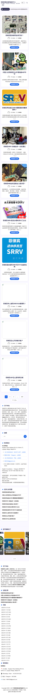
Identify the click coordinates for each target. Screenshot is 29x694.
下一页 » (14, 400)
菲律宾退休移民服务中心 (8, 2)
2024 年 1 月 (4, 658)
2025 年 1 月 (4, 630)
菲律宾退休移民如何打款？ (14, 35)
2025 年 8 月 (4, 619)
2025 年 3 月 (4, 626)
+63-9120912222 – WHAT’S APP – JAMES (15, 452)
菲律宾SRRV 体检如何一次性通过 (15, 146)
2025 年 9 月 (4, 616)
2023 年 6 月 (4, 660)
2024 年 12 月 (4, 633)
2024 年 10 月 (4, 637)
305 (22, 396)
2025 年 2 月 (4, 628)
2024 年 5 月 (4, 649)
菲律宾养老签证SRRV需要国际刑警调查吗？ (16, 9)
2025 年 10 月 (4, 614)
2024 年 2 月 (4, 656)
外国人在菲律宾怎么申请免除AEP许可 (14, 73)
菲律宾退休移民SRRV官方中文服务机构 (14, 266)
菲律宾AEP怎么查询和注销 (14, 377)
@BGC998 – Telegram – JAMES (12, 455)
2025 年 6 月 (4, 623)
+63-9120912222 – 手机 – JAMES (12, 458)
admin (14, 38)
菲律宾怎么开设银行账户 (14, 341)
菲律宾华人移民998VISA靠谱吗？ (14, 304)
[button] (23, 3)
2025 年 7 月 (4, 621)
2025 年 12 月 (4, 612)
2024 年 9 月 (4, 639)
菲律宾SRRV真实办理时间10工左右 (14, 220)
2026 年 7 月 (4, 610)
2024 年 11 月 (4, 635)
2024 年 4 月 (4, 651)
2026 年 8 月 (4, 607)
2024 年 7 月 (4, 644)
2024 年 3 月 (4, 653)
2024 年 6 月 (4, 646)
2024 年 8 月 (4, 642)
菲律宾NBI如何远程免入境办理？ (14, 183)
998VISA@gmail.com (9, 461)
